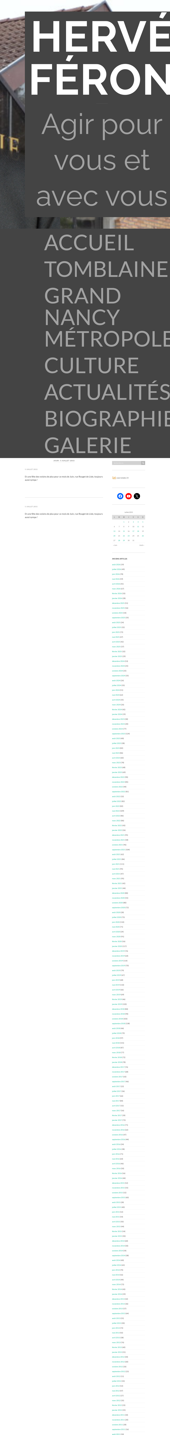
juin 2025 (116, 632)
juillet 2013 (116, 1323)
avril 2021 (116, 874)
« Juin (115, 545)
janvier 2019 (117, 1004)
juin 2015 (116, 1212)
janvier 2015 (117, 1236)
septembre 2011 (118, 1429)
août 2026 (116, 564)
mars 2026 (116, 589)
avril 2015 (116, 1221)
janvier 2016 (117, 1178)
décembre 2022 (118, 777)
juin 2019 (116, 980)
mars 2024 (116, 704)
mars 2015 (116, 1226)
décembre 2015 (118, 1183)
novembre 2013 (118, 1304)
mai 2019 (115, 985)
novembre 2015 (118, 1188)
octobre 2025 (117, 613)
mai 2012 (115, 1391)
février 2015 (117, 1231)
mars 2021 (116, 878)
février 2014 (117, 1289)
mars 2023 (116, 762)
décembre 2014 (118, 1241)
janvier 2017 (117, 1120)
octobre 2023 (117, 729)
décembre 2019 (118, 951)
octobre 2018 (117, 1019)
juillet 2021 (116, 859)
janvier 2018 (117, 1062)
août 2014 (116, 1260)
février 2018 (117, 1057)
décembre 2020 (118, 893)
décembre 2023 (118, 719)
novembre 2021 (118, 840)
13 (114, 531)
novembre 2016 (118, 1130)
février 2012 (117, 1405)
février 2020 (117, 941)
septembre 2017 (118, 1081)
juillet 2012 (116, 1381)
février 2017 (117, 1115)
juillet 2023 (116, 743)
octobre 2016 (117, 1135)
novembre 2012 (118, 1362)
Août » (141, 545)
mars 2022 (116, 820)
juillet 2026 (116, 569)
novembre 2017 (118, 1072)
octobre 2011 (117, 1424)
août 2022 (116, 796)
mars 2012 (116, 1400)
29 (124, 540)
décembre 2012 (118, 1357)
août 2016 (116, 1144)
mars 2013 (116, 1342)
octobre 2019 (117, 961)
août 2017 (116, 1086)
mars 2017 (116, 1110)
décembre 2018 (118, 1009)
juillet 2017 (116, 1091)
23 (129, 536)
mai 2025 (115, 637)
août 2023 (116, 738)
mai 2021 (115, 869)
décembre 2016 (118, 1125)
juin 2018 (116, 1038)
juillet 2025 (116, 627)
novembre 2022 (118, 782)
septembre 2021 (118, 849)
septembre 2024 (118, 675)
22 (124, 536)
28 (119, 540)
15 (124, 531)
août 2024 (116, 680)
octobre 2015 (117, 1192)
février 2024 (117, 709)
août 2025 (116, 622)
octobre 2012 (117, 1366)
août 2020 (116, 912)
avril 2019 (116, 990)
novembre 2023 (118, 724)
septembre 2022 (118, 791)
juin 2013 (116, 1328)
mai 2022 (115, 811)
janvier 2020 (117, 946)
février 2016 (117, 1173)
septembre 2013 (118, 1313)
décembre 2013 (118, 1299)
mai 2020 (115, 927)
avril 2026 (116, 584)
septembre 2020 (118, 907)
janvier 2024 (117, 714)
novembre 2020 (118, 898)
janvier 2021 (117, 888)
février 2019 (117, 999)
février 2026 (117, 593)
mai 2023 (115, 753)
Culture (91, 365)
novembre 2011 (118, 1420)
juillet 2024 (116, 685)
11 (138, 527)
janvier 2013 (117, 1352)
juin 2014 (116, 1270)
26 (143, 536)
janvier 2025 (117, 656)
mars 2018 (116, 1052)
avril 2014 (116, 1279)
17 (133, 531)
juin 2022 (116, 806)
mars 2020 (116, 936)
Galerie (88, 445)
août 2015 (116, 1202)
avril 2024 (116, 700)
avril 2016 (116, 1163)
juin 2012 (116, 1386)
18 (138, 531)
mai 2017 (115, 1101)
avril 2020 (116, 932)
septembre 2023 (118, 733)
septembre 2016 (118, 1139)
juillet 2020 (116, 917)
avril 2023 (116, 758)
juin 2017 (116, 1096)
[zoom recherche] (143, 463)
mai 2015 (115, 1217)
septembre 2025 (118, 617)
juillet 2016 (116, 1149)
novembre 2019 (118, 956)
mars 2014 (116, 1284)
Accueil (89, 242)
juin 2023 (116, 748)
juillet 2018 (116, 1033)
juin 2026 (116, 574)
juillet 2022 (116, 801)
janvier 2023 (117, 772)
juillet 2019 (116, 975)
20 (114, 536)
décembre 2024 (118, 661)
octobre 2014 (117, 1250)
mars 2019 (116, 994)
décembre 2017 (118, 1067)
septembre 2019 (118, 965)
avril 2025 (116, 642)
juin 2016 (116, 1154)
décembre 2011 (118, 1415)
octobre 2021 (117, 845)
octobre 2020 (117, 902)
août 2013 (116, 1318)
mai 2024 (115, 695)
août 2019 (116, 970)
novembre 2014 (118, 1246)
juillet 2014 (116, 1265)
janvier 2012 (117, 1410)
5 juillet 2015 (31, 469)
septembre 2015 (118, 1197)
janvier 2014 (117, 1294)
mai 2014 (115, 1275)
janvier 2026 (117, 598)
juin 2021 (116, 864)
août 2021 (116, 854)
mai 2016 (115, 1159)
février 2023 (117, 767)
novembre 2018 (118, 1014)
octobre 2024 (117, 671)
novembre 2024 (118, 666)
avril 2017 (116, 1105)
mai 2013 (115, 1333)
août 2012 (116, 1376)
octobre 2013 (117, 1308)
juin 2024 (116, 690)
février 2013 (117, 1347)
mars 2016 (116, 1168)
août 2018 (116, 1028)
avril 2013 (116, 1337)
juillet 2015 (116, 1207)
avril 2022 (116, 816)
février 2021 (117, 883)
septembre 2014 (118, 1255)
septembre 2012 (118, 1371)
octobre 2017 (117, 1076)
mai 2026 (115, 579)
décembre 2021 (118, 835)
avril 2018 (116, 1047)
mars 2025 (116, 646)
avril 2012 (116, 1395)
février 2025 (117, 651)
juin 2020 (116, 922)
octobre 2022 (117, 787)
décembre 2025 (118, 603)
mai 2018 (115, 1043)
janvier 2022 (117, 830)
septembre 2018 (118, 1023)
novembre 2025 (118, 608)
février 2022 (117, 825)
